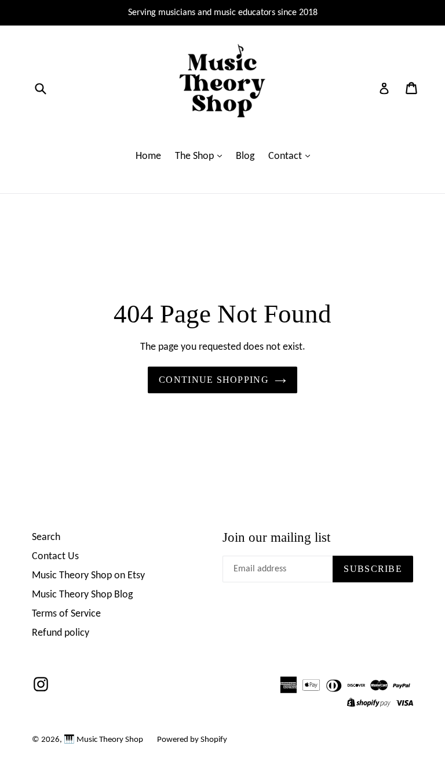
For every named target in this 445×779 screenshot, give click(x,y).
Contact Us (55, 556)
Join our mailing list (276, 537)
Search (46, 537)
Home (148, 156)
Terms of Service (66, 613)
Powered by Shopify (192, 739)
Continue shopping (214, 380)
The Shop (195, 156)
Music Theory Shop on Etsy (88, 575)
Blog (245, 156)
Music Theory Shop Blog (82, 594)
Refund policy (60, 633)
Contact (286, 156)
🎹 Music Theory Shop (103, 739)
